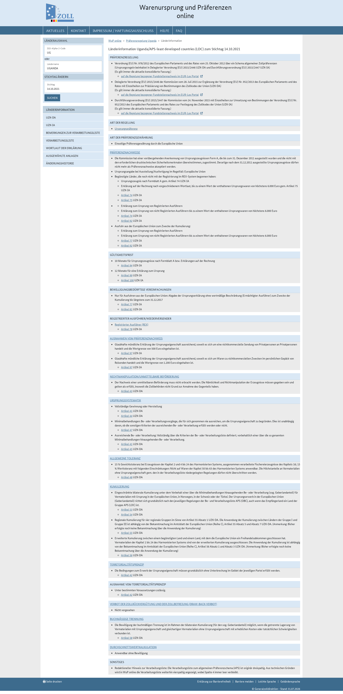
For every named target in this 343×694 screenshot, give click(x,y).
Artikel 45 (126, 449)
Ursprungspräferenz (126, 128)
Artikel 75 (126, 200)
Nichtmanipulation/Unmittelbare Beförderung (144, 376)
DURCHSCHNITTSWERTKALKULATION (133, 647)
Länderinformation (60, 110)
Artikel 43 (126, 391)
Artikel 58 (126, 638)
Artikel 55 (126, 533)
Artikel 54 (126, 514)
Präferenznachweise (125, 152)
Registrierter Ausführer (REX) (131, 324)
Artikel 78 (126, 329)
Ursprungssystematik (125, 400)
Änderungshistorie (60, 163)
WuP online (114, 40)
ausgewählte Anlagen (62, 156)
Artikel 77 (126, 240)
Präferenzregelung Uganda (141, 40)
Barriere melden (244, 681)
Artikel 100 (127, 280)
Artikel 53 (126, 509)
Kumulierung (119, 486)
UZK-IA (50, 125)
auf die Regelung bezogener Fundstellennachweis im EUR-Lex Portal (160, 76)
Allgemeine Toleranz (125, 458)
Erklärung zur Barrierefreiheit (214, 681)
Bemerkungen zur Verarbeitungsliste (73, 133)
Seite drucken (54, 681)
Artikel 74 (126, 195)
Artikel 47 (126, 430)
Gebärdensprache (290, 681)
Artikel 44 (126, 416)
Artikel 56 (126, 555)
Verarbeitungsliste (60, 140)
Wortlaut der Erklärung (64, 148)
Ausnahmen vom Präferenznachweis (136, 338)
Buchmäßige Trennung (127, 619)
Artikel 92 (126, 221)
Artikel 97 (126, 353)
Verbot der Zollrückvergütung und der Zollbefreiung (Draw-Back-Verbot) (163, 604)
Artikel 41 (126, 411)
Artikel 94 (126, 265)
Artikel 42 (126, 575)
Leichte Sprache (267, 681)
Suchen (52, 98)
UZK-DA (51, 117)
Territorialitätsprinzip (127, 564)
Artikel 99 (126, 275)
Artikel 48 (126, 477)
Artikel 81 (126, 309)
